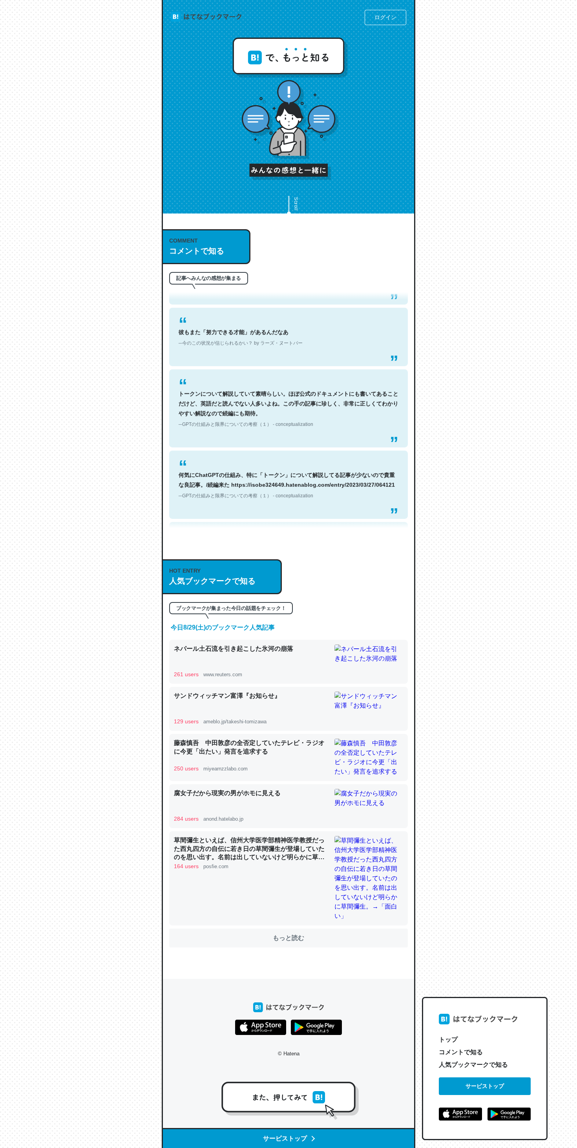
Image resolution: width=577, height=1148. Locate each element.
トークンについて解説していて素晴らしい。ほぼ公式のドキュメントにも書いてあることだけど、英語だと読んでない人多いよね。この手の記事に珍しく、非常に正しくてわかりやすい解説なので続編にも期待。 (288, 390)
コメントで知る (461, 1052)
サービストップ (485, 1086)
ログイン (385, 17)
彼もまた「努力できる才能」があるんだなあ (241, 319)
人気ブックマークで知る (473, 1064)
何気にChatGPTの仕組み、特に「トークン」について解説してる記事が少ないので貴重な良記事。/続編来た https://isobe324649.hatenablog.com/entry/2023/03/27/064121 (287, 467)
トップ (448, 1039)
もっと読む (288, 937)
